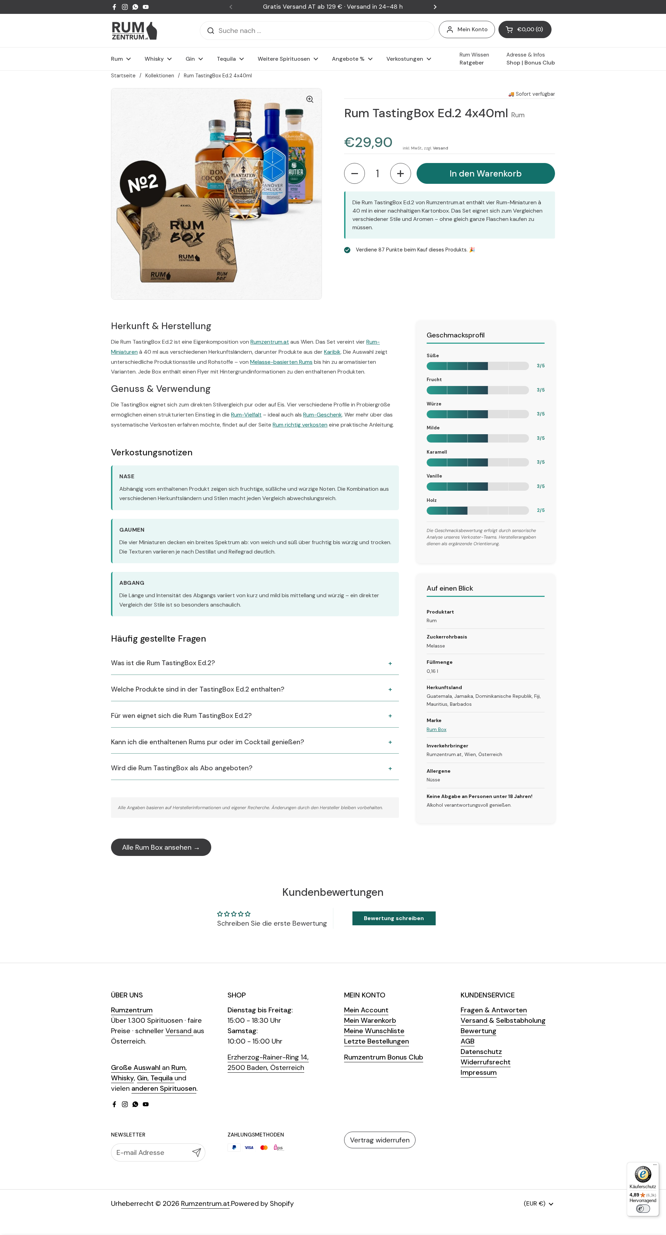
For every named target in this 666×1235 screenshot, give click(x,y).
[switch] (643, 1208)
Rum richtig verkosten (300, 424)
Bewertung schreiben (394, 918)
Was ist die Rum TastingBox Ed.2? (163, 663)
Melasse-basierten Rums (281, 362)
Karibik (332, 351)
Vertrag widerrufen (380, 1139)
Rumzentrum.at (269, 341)
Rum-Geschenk (322, 414)
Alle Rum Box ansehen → (161, 847)
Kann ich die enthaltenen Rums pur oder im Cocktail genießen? (207, 742)
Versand (440, 147)
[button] (525, 29)
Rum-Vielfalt (246, 414)
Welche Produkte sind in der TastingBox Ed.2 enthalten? (197, 689)
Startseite (123, 75)
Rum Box (436, 729)
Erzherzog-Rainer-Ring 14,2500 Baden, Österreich (268, 1062)
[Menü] (655, 1166)
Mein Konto (473, 29)
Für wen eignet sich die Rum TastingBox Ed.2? (181, 715)
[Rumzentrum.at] (134, 30)
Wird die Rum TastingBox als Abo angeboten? (182, 768)
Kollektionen (159, 75)
